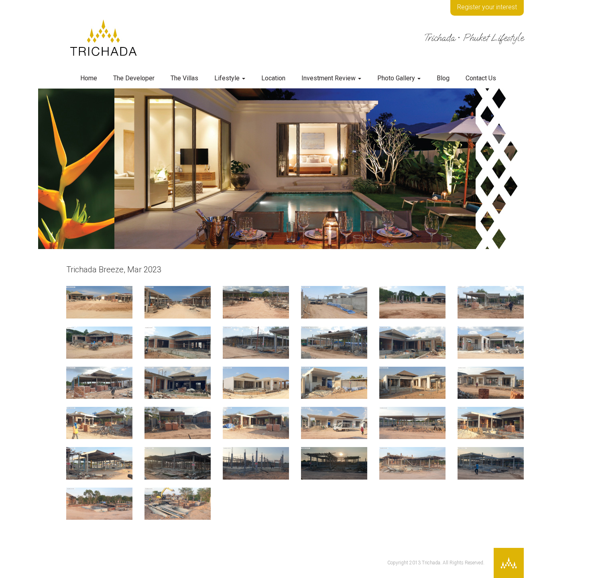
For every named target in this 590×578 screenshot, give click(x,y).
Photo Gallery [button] (397, 78)
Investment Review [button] (329, 78)
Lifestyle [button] (227, 78)
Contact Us (481, 78)
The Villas (184, 78)
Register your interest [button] (487, 7)
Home (88, 78)
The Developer (134, 78)
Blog (443, 78)
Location (273, 78)
